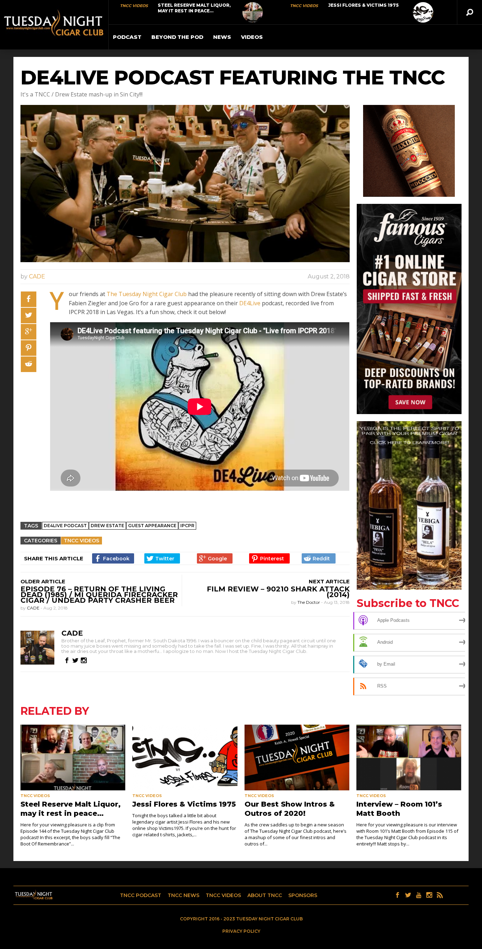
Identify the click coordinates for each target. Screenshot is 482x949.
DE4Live (249, 303)
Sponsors (302, 895)
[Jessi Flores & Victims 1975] (423, 12)
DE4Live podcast (65, 525)
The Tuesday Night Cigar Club (147, 294)
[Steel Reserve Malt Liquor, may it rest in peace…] (252, 12)
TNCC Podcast (140, 895)
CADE (37, 276)
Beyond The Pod (177, 37)
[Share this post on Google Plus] (28, 332)
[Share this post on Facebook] (28, 299)
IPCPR (187, 525)
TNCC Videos (134, 5)
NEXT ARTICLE (329, 581)
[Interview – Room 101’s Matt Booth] (408, 757)
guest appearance (152, 525)
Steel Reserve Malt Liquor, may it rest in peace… (194, 7)
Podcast (127, 37)
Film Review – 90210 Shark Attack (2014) (278, 592)
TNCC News (183, 895)
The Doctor (309, 602)
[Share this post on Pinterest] (28, 348)
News (222, 37)
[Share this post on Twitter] (28, 315)
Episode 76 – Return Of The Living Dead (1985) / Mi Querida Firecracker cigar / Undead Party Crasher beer (99, 595)
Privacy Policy (241, 931)
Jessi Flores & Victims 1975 (363, 5)
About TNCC (264, 895)
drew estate (107, 525)
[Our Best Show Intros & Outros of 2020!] (297, 757)
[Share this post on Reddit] (28, 364)
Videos (252, 37)
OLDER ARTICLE (42, 581)
